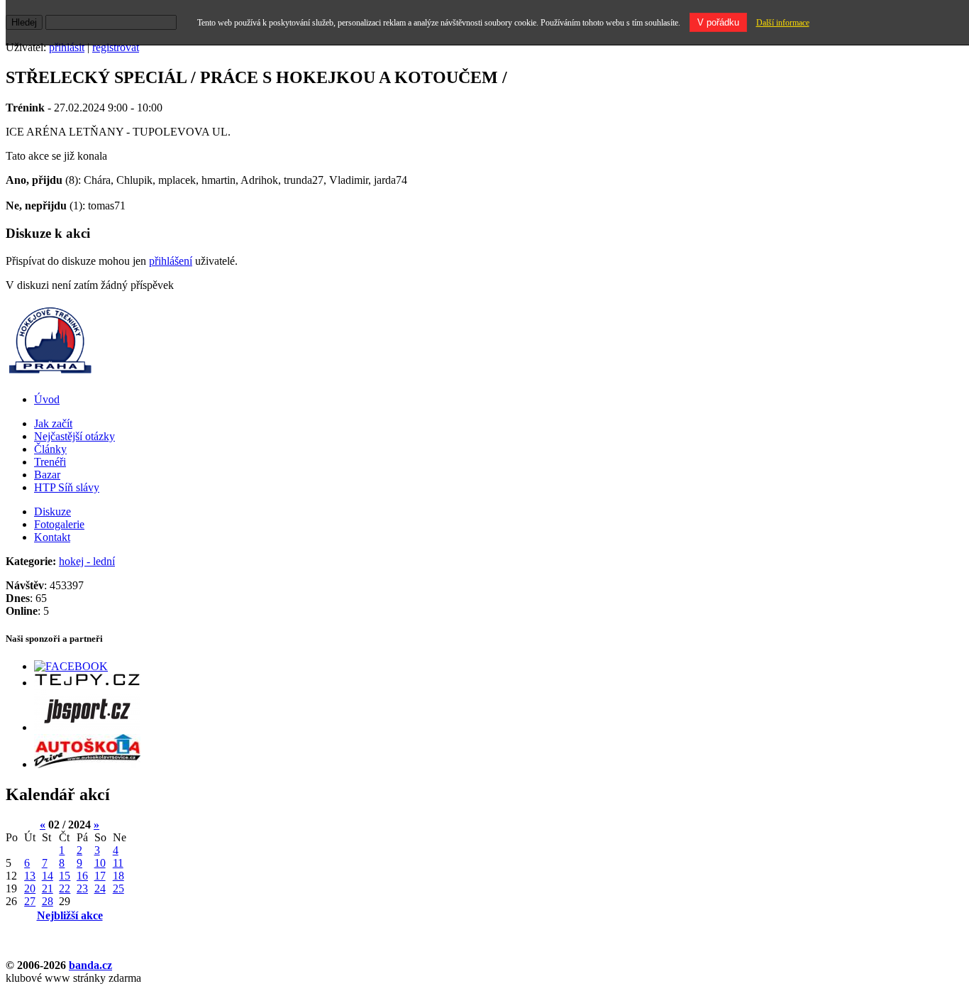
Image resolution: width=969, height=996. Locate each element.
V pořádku (718, 22)
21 (47, 888)
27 (29, 901)
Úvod (47, 399)
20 (29, 888)
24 (100, 888)
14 (47, 876)
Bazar (47, 475)
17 (100, 876)
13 (29, 876)
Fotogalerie (59, 524)
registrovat (115, 47)
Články (50, 449)
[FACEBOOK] (71, 666)
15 (64, 876)
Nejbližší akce (70, 915)
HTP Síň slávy (66, 487)
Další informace (782, 23)
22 (64, 888)
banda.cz (90, 965)
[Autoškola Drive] (87, 764)
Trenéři (50, 462)
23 (82, 888)
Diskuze (52, 511)
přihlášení (170, 261)
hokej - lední (87, 561)
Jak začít (53, 423)
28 (47, 901)
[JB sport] (87, 727)
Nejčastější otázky (74, 436)
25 (118, 888)
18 (118, 876)
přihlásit (66, 47)
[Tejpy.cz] (87, 683)
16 (82, 876)
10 (100, 863)
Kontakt (52, 537)
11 (118, 863)
